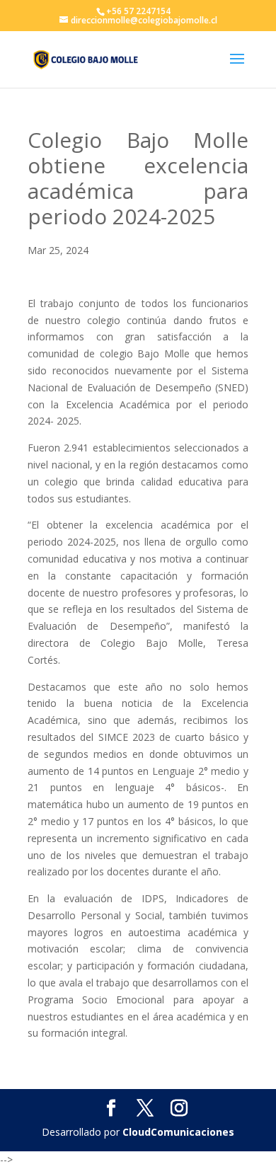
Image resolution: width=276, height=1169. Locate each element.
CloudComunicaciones (178, 1132)
